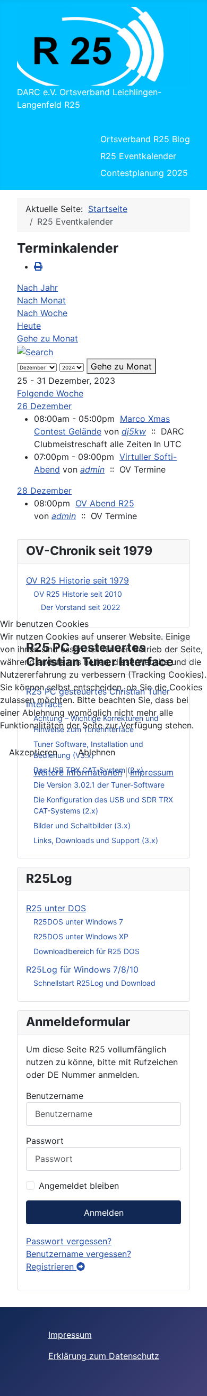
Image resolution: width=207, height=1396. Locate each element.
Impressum (152, 772)
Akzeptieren (33, 752)
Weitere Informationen (77, 772)
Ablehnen (96, 752)
